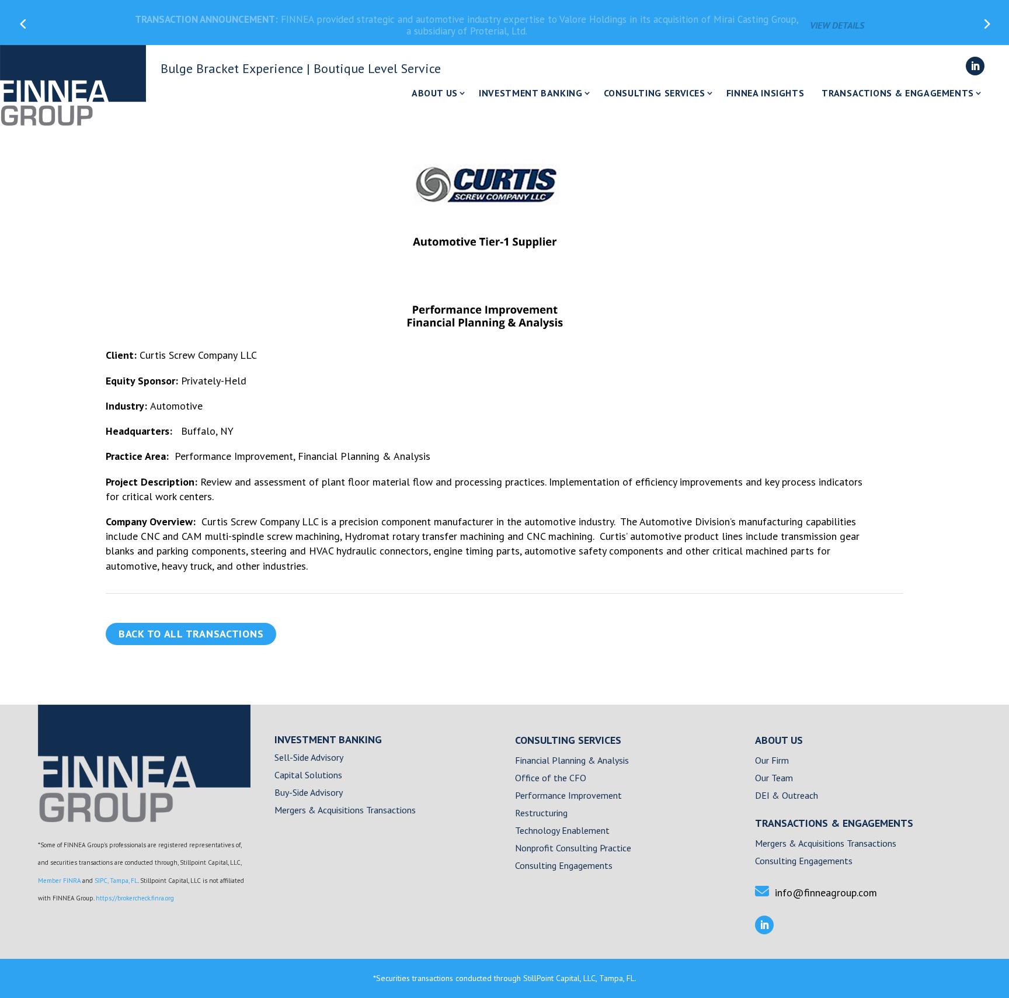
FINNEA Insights (765, 93)
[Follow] (975, 66)
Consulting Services (654, 93)
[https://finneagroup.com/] (144, 818)
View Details (837, 22)
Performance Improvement (568, 796)
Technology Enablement (562, 831)
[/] (73, 85)
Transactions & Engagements (898, 93)
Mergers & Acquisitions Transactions (345, 811)
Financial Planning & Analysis (572, 761)
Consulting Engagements (564, 866)
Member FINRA (59, 880)
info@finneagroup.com (826, 892)
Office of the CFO (550, 779)
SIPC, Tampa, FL (116, 880)
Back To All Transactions (191, 633)
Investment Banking (531, 93)
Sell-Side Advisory (308, 758)
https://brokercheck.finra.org (135, 898)
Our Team (774, 779)
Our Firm (772, 761)
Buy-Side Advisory (308, 793)
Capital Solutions (308, 776)
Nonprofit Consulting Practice (573, 849)
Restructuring (541, 814)
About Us (435, 93)
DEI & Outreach (786, 796)
